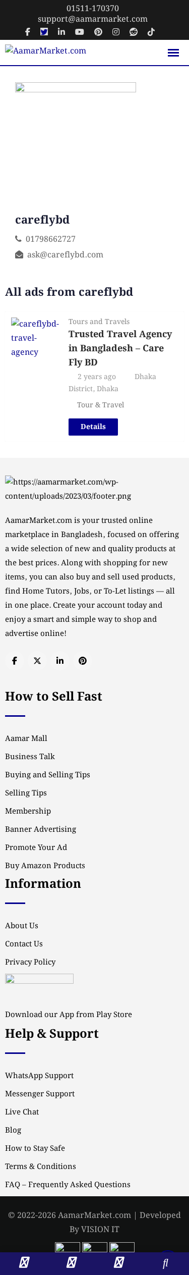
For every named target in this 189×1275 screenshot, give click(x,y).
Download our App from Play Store (68, 1015)
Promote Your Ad (36, 848)
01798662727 (51, 239)
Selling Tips (26, 793)
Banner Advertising (40, 830)
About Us (21, 926)
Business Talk (30, 757)
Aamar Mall (26, 739)
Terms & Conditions (40, 1167)
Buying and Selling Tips (47, 775)
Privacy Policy (30, 963)
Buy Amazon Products (45, 866)
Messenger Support (40, 1094)
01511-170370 (93, 9)
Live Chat (22, 1112)
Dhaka (107, 389)
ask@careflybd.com (65, 255)
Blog (13, 1131)
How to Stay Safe (35, 1149)
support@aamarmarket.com (93, 19)
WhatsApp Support (39, 1076)
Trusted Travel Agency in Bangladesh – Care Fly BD (120, 348)
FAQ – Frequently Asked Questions (68, 1185)
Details (93, 427)
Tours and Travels (99, 322)
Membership (28, 812)
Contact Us (24, 944)
